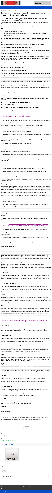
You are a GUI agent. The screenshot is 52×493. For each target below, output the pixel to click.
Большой (3, 440)
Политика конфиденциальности (30, 486)
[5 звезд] (35, 10)
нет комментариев (20, 10)
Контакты (3, 486)
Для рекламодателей (11, 486)
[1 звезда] (30, 10)
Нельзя (13, 440)
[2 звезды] (31, 10)
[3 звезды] (32, 10)
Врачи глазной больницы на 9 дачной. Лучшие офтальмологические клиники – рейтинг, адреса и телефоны (12, 456)
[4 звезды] (33, 10)
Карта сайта (19, 486)
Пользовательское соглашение (7, 488)
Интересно (8, 440)
